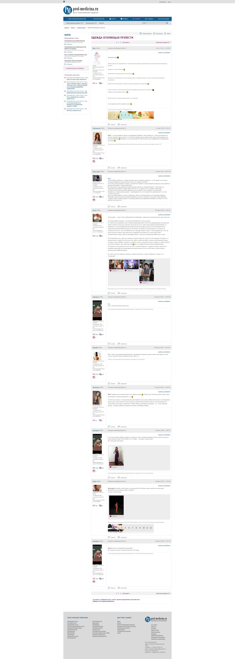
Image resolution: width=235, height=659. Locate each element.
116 (96, 83)
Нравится (114, 270)
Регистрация (162, 1)
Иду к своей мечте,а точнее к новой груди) (76, 97)
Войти (168, 33)
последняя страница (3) (162, 42)
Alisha (94, 481)
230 (103, 334)
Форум (67, 35)
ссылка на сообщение (164, 52)
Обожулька (96, 387)
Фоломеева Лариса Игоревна (73, 60)
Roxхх (94, 210)
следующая (125, 42)
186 (103, 158)
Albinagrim (96, 297)
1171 (96, 235)
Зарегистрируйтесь (108, 601)
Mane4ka (95, 347)
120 (103, 374)
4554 (96, 158)
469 (96, 505)
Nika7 (94, 48)
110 (103, 196)
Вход (169, 1)
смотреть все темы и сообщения (75, 68)
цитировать (124, 124)
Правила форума (147, 33)
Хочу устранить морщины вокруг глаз (75, 54)
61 (102, 235)
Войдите (95, 601)
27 (102, 83)
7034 (96, 334)
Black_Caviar (96, 171)
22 (96, 420)
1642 (96, 196)
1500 (96, 374)
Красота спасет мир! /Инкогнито (77, 79)
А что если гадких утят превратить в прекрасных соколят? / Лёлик (74, 104)
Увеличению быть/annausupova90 (77, 93)
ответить (113, 124)
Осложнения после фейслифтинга (74, 41)
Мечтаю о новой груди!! (74, 110)
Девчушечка (96, 128)
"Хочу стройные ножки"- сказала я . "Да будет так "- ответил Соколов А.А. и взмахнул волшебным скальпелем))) (77, 86)
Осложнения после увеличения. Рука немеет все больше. (75, 47)
